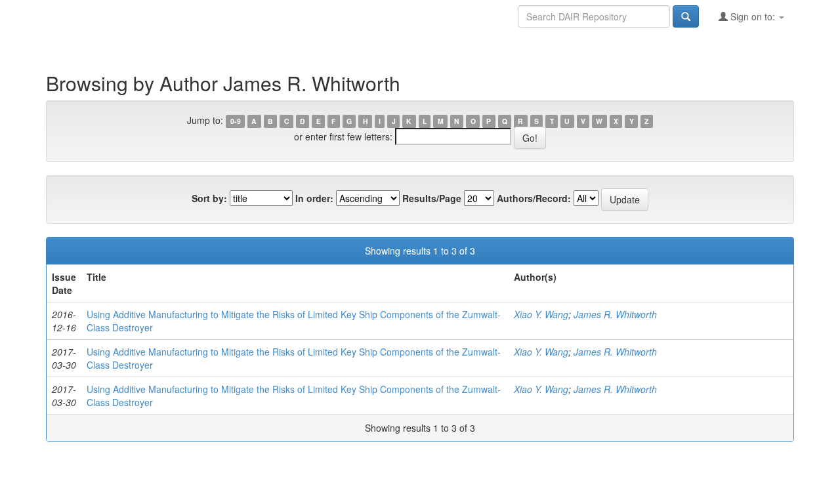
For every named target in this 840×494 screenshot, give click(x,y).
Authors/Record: (534, 198)
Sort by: (209, 198)
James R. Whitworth (615, 314)
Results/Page (431, 198)
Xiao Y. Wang (541, 314)
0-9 (235, 121)
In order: (314, 198)
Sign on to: (753, 16)
